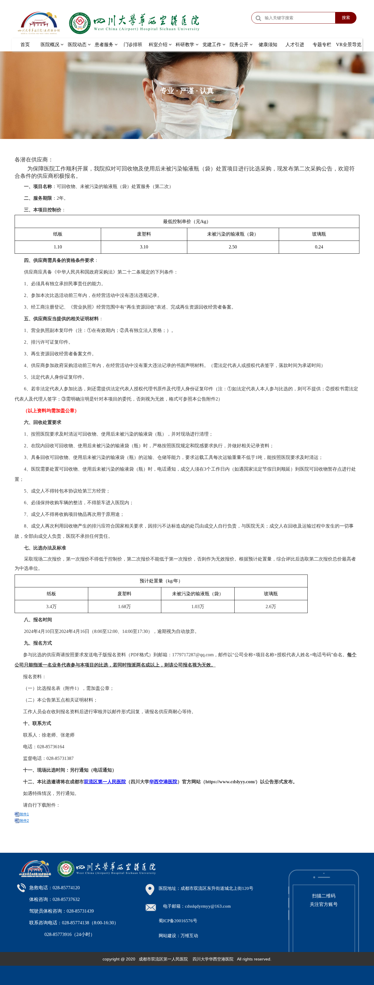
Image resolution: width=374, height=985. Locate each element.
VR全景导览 (348, 44)
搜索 (346, 17)
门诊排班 (133, 44)
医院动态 (78, 44)
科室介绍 (159, 44)
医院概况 (50, 44)
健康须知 (268, 44)
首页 (25, 44)
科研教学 (185, 44)
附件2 (24, 821)
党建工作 (212, 44)
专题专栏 (322, 44)
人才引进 (294, 44)
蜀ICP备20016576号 (178, 920)
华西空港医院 (163, 781)
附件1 (24, 814)
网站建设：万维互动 (178, 935)
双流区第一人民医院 (105, 781)
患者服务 (105, 44)
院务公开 (240, 44)
